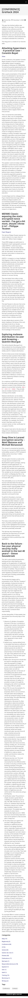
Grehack (14, 988)
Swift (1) (4, 972)
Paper (3, 232)
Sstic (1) (4, 969)
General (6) (5, 950)
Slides (3, 56)
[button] (26, 2)
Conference (6, 988)
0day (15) (4, 938)
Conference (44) (6, 944)
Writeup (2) (5, 981)
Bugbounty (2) (6, 941)
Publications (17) (7, 958)
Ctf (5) (3, 947)
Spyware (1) (5, 967)
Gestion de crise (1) (7, 953)
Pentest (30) (5, 955)
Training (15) (5, 975)
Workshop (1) (6, 978)
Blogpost (8, 232)
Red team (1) (5, 961)
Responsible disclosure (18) (10, 964)
